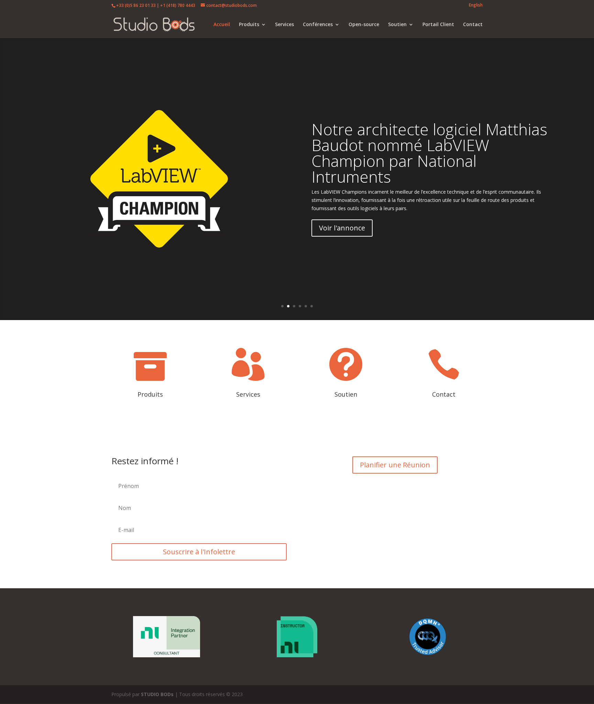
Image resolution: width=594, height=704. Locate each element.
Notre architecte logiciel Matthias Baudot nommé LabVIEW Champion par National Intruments (429, 152)
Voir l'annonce (342, 227)
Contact (473, 24)
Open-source (364, 24)
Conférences (318, 24)
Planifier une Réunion (395, 464)
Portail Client (438, 24)
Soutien (397, 24)
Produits (249, 24)
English (476, 5)
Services (284, 24)
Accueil (221, 24)
